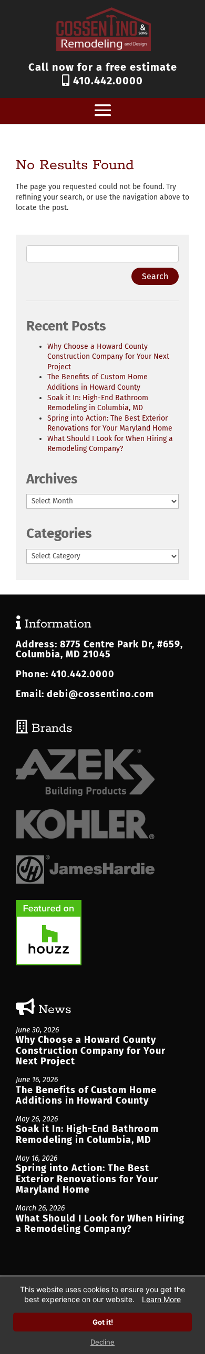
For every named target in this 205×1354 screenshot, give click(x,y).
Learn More (161, 1299)
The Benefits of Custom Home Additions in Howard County (86, 1095)
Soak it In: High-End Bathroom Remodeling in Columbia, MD (87, 1134)
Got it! (103, 1322)
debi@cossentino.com (100, 694)
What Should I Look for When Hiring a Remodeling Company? (100, 1224)
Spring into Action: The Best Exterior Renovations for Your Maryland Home (87, 1178)
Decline (102, 1342)
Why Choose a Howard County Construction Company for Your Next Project (108, 356)
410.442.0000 (106, 80)
